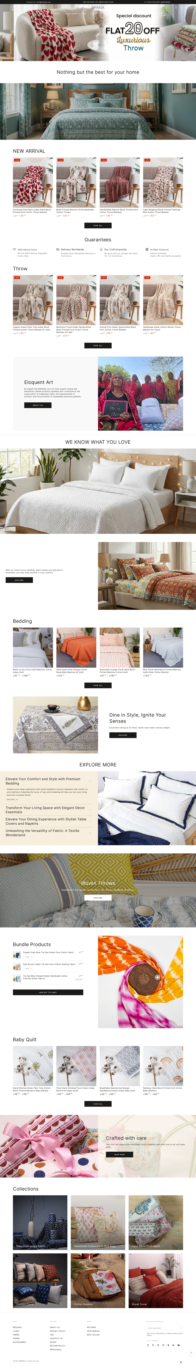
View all (98, 225)
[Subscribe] (181, 1328)
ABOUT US (38, 405)
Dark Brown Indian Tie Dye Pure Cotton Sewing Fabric (49, 964)
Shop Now (119, 1154)
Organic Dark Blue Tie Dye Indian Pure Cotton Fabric (48, 952)
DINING (16, 1338)
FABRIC (16, 1335)
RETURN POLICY (57, 1346)
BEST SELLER (93, 1335)
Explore (19, 580)
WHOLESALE (56, 1349)
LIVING (16, 1331)
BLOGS (53, 1342)
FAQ (52, 1335)
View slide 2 (101, 56)
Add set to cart (48, 992)
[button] (14, 7)
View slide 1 (94, 56)
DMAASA (22, 1361)
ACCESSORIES (19, 1342)
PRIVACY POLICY (58, 1331)
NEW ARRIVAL (93, 1331)
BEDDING (17, 1327)
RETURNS (91, 1327)
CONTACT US (56, 1338)
